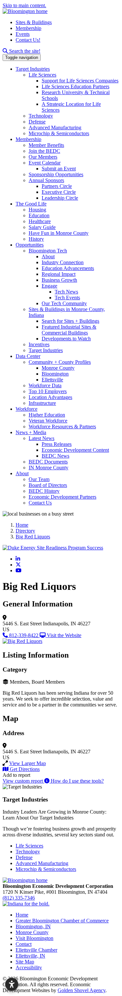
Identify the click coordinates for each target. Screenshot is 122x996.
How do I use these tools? (76, 781)
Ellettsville (52, 379)
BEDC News (55, 456)
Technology (41, 116)
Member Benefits (46, 145)
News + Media (31, 432)
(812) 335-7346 (19, 898)
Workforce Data (45, 385)
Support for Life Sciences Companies (80, 80)
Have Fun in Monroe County (58, 233)
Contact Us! (28, 40)
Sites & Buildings (34, 22)
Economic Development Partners (62, 497)
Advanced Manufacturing (55, 127)
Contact (24, 944)
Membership (28, 28)
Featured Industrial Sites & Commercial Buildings (69, 329)
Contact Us (40, 502)
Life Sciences (42, 75)
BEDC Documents (48, 461)
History (36, 239)
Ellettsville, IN (30, 956)
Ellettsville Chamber (36, 950)
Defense (37, 121)
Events (23, 34)
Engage (49, 286)
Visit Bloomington (34, 938)
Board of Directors (48, 485)
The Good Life (31, 203)
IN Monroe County (48, 467)
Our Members (43, 157)
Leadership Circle (60, 198)
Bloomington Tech (48, 250)
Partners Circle (57, 186)
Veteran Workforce (48, 420)
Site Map (25, 961)
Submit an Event (59, 168)
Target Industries (33, 69)
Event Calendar (45, 162)
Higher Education (47, 415)
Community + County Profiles (60, 362)
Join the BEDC (44, 151)
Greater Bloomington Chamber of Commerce (62, 920)
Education (39, 215)
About (48, 256)
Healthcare (40, 221)
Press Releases (57, 444)
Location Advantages (50, 397)
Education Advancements (68, 268)
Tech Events (67, 297)
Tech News (66, 291)
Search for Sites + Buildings (70, 321)
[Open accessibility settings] (11, 984)
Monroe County (58, 368)
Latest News (41, 438)
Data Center (28, 356)
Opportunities (30, 245)
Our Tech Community (64, 303)
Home (22, 915)
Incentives (39, 344)
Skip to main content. (24, 5)
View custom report (23, 781)
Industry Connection (63, 262)
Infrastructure (42, 403)
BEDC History (44, 491)
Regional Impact (58, 274)
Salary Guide (42, 227)
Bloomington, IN (33, 926)
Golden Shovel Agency (81, 990)
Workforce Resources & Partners (62, 426)
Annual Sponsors (46, 180)
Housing (37, 209)
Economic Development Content (75, 450)
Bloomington (55, 374)
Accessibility (29, 967)
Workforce (26, 409)
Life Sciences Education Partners (75, 86)
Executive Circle (59, 192)
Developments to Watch (66, 338)
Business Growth (59, 280)
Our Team (39, 479)
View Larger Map (27, 763)
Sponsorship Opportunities (56, 174)
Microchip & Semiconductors (59, 133)
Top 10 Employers (48, 391)
